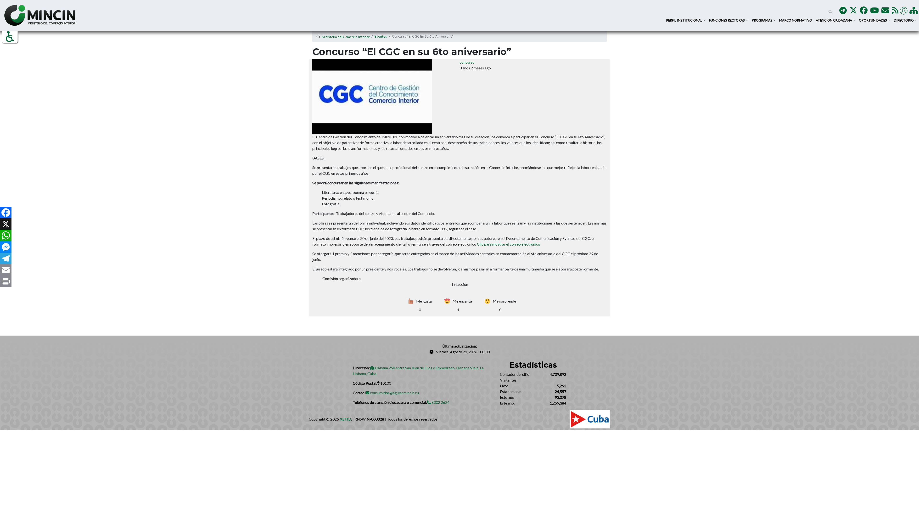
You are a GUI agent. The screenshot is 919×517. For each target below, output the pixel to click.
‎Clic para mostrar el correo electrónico (508, 244)
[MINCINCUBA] (843, 11)
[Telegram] (5, 258)
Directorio (904, 20)
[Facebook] (5, 212)
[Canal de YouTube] (874, 11)
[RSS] (895, 11)
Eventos (381, 36)
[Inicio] (40, 15)
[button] (10, 36)
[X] (5, 224)
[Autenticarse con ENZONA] (904, 10)
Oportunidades (873, 20)
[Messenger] (5, 247)
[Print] (5, 281)
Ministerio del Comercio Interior (346, 37)
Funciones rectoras (727, 20)
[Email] (5, 270)
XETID (345, 419)
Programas (762, 20)
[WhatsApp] (5, 235)
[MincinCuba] (853, 11)
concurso (467, 62)
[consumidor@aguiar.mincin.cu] (885, 11)
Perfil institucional (684, 20)
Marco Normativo (795, 20)
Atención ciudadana (834, 20)
